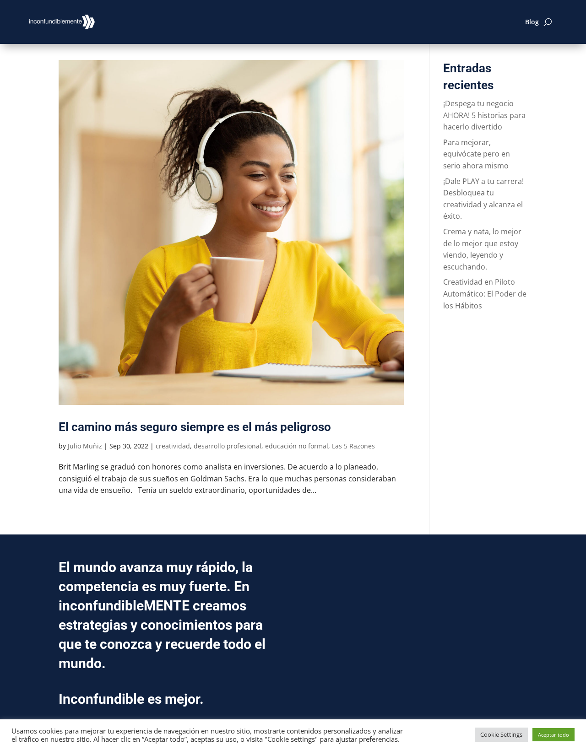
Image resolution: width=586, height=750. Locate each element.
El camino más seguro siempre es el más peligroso (195, 427)
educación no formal (296, 446)
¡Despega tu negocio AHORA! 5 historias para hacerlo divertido (484, 115)
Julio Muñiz (85, 446)
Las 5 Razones (353, 446)
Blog (532, 21)
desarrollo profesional (227, 446)
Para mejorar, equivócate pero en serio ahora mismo (476, 154)
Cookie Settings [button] (501, 734)
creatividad (173, 446)
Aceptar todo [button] (553, 734)
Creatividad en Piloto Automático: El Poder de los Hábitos (484, 293)
